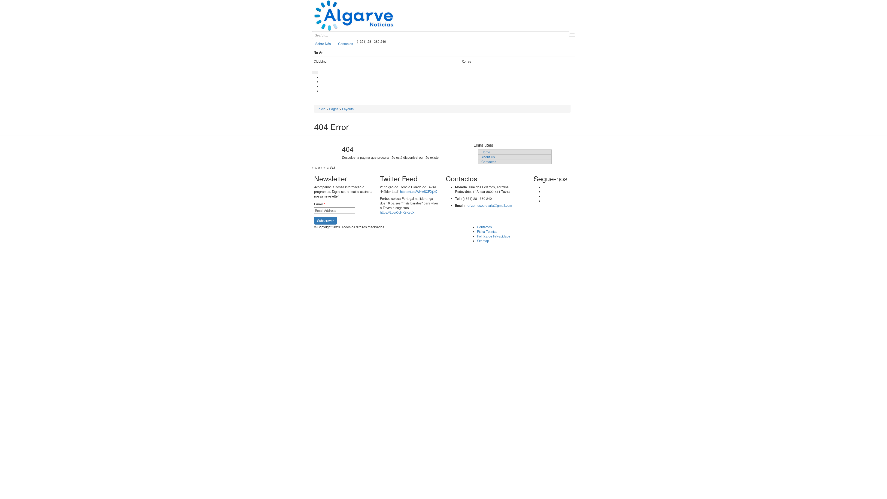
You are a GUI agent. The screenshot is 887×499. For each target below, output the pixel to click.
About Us (488, 157)
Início (321, 108)
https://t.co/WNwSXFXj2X (418, 191)
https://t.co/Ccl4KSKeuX (397, 212)
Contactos (345, 43)
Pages (333, 108)
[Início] (443, 15)
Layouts (348, 108)
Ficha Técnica (487, 231)
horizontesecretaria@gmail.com (489, 205)
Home (485, 152)
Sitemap (483, 240)
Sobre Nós (323, 43)
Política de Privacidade (493, 236)
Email (319, 204)
